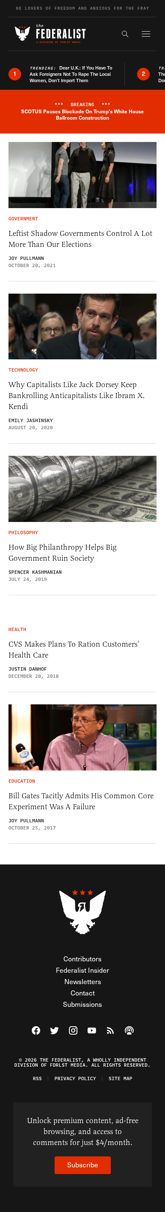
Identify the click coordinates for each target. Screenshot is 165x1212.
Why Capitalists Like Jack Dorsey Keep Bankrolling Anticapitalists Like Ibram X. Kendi (76, 395)
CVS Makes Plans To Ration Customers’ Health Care (74, 649)
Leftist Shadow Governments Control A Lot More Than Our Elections (80, 239)
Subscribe (82, 1164)
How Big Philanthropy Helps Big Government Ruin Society (62, 553)
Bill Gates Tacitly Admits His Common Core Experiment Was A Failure (81, 801)
